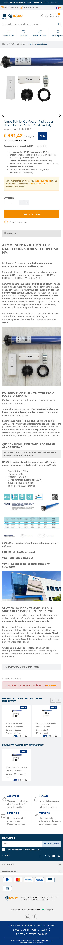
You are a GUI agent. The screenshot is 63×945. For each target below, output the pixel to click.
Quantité (9, 198)
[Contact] (52, 16)
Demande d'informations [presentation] (23, 667)
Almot (14, 129)
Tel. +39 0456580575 (29, 900)
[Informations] (60, 871)
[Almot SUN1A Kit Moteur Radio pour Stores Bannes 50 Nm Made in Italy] (31, 79)
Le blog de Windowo (30, 7)
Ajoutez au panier (31, 214)
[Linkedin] (58, 856)
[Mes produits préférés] (46, 16)
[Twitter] (49, 856)
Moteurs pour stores (37, 44)
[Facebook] (40, 856)
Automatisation (18, 44)
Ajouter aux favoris (18, 222)
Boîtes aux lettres (26, 934)
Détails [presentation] (11, 233)
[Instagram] (45, 856)
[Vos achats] (60, 864)
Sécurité (45, 930)
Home (5, 44)
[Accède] (41, 16)
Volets (35, 930)
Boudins (42, 934)
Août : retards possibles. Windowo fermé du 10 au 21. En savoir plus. (31, 2)
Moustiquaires (21, 930)
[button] (41, 16)
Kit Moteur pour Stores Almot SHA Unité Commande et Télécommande (46, 728)
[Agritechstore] (27, 916)
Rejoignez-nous (51, 844)
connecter (51, 685)
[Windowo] (12, 15)
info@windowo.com (11, 7)
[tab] (31, 233)
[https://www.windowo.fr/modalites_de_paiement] (31, 884)
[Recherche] (60, 24)
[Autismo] (34, 916)
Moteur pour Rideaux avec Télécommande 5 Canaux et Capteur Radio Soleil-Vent (15, 728)
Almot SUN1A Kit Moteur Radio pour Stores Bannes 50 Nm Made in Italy (16, 772)
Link (38, 849)
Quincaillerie (16, 925)
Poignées (30, 925)
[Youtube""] (53, 856)
